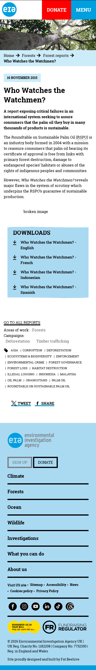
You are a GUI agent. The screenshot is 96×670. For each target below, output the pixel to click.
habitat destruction (49, 368)
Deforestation (18, 341)
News (74, 584)
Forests (28, 55)
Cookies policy (21, 591)
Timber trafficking (52, 341)
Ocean (14, 507)
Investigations (22, 538)
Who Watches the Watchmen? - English (48, 245)
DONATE (56, 10)
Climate (15, 476)
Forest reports (56, 55)
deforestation (59, 350)
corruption (32, 350)
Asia (14, 350)
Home (9, 55)
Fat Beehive (70, 659)
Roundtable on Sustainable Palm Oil (38, 386)
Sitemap (36, 584)
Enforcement (67, 356)
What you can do (25, 554)
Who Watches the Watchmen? (30, 61)
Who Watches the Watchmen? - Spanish (48, 289)
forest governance (65, 362)
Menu (83, 10)
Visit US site (16, 585)
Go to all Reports (22, 322)
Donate (45, 462)
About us (17, 569)
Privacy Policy (47, 591)
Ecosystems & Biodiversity (29, 356)
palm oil (59, 380)
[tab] (12, 55)
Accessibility (56, 584)
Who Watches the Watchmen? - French (48, 260)
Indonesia (47, 374)
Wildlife (15, 523)
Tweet (24, 403)
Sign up (19, 462)
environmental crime (25, 362)
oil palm (14, 380)
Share (47, 403)
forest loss (17, 368)
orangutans (36, 380)
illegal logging (20, 374)
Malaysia (68, 374)
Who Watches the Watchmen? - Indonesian (48, 274)
